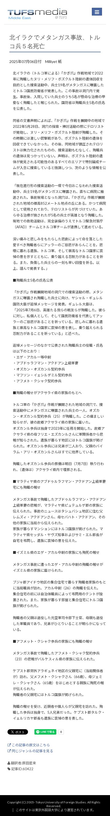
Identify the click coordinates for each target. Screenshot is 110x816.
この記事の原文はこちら (30, 745)
